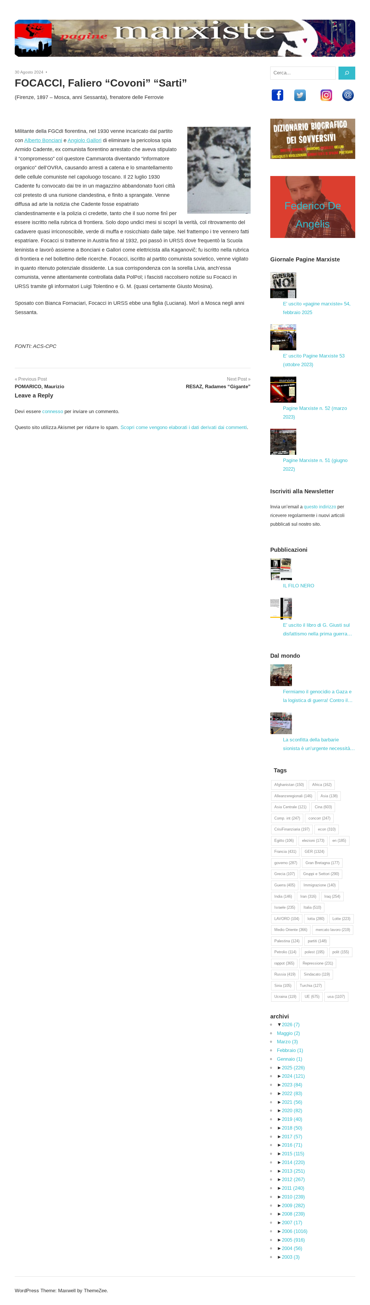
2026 (291, 1024)
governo (285, 863)
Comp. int (287, 818)
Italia (312, 907)
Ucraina (285, 996)
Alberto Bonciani (43, 140)
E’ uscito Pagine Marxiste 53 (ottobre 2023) (314, 360)
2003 (291, 1257)
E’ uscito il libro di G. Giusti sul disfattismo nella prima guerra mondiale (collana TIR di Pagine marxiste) (317, 630)
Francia (285, 851)
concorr (319, 818)
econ (327, 829)
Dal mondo (285, 656)
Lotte (341, 919)
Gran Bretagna (322, 863)
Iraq (332, 896)
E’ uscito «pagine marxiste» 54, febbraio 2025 (317, 308)
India (283, 896)
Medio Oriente (290, 930)
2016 (292, 1145)
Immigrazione (320, 885)
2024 (293, 1076)
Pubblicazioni (289, 550)
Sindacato (317, 974)
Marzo (287, 1041)
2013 (293, 1171)
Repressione (318, 963)
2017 (292, 1136)
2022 (292, 1093)
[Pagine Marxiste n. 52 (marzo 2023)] (283, 390)
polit (340, 952)
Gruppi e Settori (321, 874)
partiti (317, 941)
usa (336, 996)
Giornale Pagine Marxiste (305, 259)
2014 (293, 1162)
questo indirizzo (320, 506)
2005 (293, 1240)
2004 (292, 1248)
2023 (292, 1085)
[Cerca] (346, 73)
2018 (292, 1128)
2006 (295, 1231)
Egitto (284, 840)
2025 (293, 1068)
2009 (293, 1205)
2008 (293, 1214)
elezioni (313, 840)
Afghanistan (289, 784)
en (339, 840)
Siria (282, 985)
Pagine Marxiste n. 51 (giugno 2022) (315, 465)
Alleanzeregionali (293, 796)
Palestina (286, 941)
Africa (322, 784)
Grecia (284, 874)
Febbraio (290, 1050)
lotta (316, 919)
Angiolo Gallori (84, 140)
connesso (52, 411)
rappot (284, 963)
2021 (292, 1102)
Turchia (311, 985)
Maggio (288, 1033)
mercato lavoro (333, 930)
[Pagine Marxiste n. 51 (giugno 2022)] (283, 442)
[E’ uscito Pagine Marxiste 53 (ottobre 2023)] (283, 337)
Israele (284, 907)
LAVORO (286, 919)
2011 (293, 1188)
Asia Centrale (290, 807)
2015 (293, 1153)
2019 (292, 1119)
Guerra (284, 885)
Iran (308, 896)
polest (314, 952)
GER (314, 851)
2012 (293, 1179)
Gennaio (289, 1059)
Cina (323, 807)
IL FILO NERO (298, 586)
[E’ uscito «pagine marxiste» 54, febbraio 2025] (283, 285)
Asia (329, 796)
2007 (292, 1222)
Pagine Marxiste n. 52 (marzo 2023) (315, 413)
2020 (292, 1110)
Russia (284, 974)
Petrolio (285, 952)
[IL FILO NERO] (281, 569)
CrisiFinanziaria (292, 829)
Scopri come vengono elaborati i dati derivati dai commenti (184, 427)
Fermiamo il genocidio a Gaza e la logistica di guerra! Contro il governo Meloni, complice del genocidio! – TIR (317, 697)
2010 (293, 1197)
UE (312, 996)
